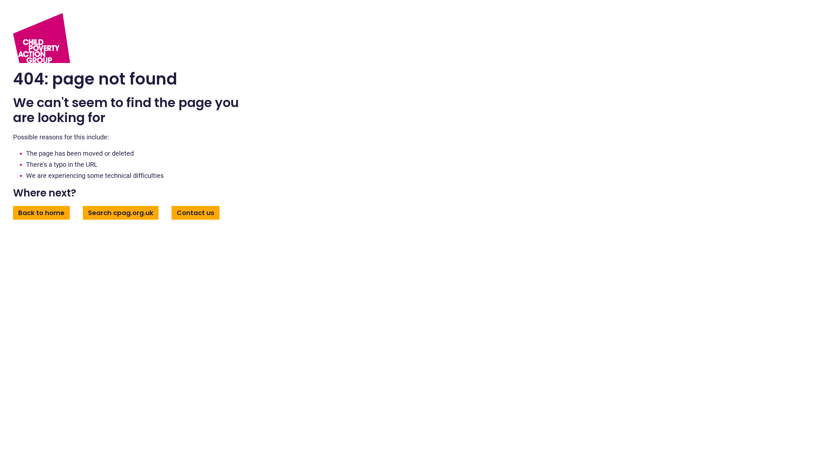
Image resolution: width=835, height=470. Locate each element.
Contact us (195, 212)
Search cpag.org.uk (120, 212)
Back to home (41, 212)
